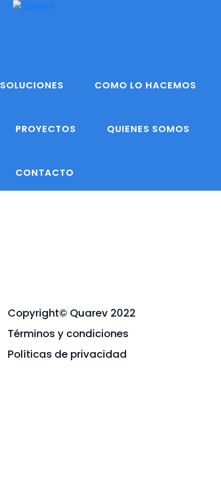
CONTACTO (44, 172)
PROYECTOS (45, 128)
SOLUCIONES (32, 85)
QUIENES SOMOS (148, 128)
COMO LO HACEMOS (145, 85)
